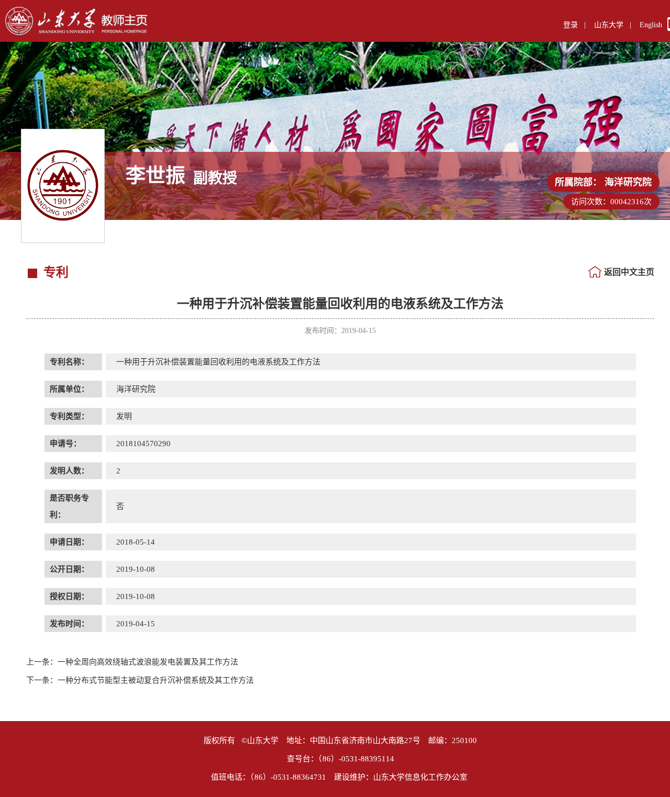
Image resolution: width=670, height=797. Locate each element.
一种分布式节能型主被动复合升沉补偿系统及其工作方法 (140, 680)
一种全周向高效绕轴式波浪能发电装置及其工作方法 (132, 662)
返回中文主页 (629, 272)
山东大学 (608, 25)
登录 (570, 25)
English (651, 25)
